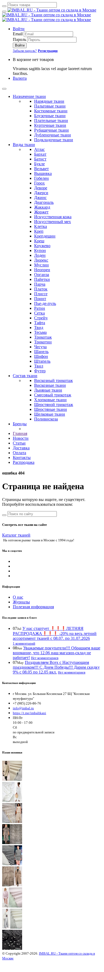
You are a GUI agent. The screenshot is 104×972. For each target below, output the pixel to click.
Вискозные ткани (50, 385)
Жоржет (41, 212)
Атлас (39, 149)
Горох (39, 183)
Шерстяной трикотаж (53, 404)
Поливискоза (46, 419)
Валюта (20, 78)
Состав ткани (25, 375)
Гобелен (41, 178)
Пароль (19, 39)
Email (18, 34)
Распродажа (23, 462)
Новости (21, 438)
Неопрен (42, 269)
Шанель (41, 351)
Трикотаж (43, 337)
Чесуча (40, 347)
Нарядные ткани (49, 101)
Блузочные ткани (50, 115)
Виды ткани (24, 144)
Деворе (40, 188)
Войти (19, 28)
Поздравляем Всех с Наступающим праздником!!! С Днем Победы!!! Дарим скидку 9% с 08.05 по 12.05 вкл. (56, 667)
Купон (40, 250)
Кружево (42, 245)
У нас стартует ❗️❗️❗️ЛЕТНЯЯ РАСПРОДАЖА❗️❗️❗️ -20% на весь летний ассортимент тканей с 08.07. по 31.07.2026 (55, 633)
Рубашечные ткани (51, 130)
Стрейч (40, 318)
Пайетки (42, 279)
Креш (39, 241)
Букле (39, 164)
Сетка (39, 313)
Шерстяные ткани (50, 409)
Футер (40, 371)
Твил (38, 366)
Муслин (41, 265)
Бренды (20, 424)
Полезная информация (33, 606)
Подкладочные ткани (53, 139)
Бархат (40, 154)
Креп (38, 231)
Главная (20, 433)
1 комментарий (24, 643)
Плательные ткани (51, 120)
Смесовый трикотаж (52, 395)
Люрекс (41, 260)
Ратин (39, 308)
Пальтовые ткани (50, 106)
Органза (41, 274)
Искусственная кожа (52, 217)
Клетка (40, 226)
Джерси (41, 192)
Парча (39, 284)
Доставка (21, 448)
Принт (40, 298)
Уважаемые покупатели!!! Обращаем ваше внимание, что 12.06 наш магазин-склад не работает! (56, 653)
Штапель (42, 361)
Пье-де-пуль (45, 303)
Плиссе (40, 294)
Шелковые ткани (49, 414)
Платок (40, 289)
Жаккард (42, 207)
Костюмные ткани (50, 111)
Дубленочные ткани (52, 135)
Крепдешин (44, 236)
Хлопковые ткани (50, 399)
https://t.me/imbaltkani (29, 713)
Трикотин (43, 342)
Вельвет (41, 168)
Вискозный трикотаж (53, 380)
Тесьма (40, 332)
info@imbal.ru (23, 708)
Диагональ (44, 202)
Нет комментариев (44, 658)
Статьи (19, 443)
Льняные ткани (48, 390)
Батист (40, 159)
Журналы (21, 602)
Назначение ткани (29, 96)
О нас (18, 597)
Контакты (22, 457)
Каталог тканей (16, 535)
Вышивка (43, 173)
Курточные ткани (50, 125)
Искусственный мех (52, 221)
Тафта (39, 322)
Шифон (41, 356)
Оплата (19, 452)
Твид (38, 327)
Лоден (40, 255)
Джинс (40, 197)
